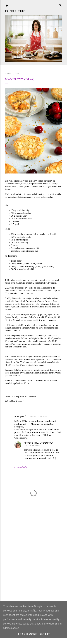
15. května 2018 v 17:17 (35, 445)
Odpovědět (20, 467)
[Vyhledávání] (60, 5)
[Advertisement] (33, 564)
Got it (45, 634)
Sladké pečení (17, 401)
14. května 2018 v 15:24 (37, 416)
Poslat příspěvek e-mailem (24, 397)
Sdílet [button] (7, 397)
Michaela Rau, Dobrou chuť (38, 442)
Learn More (27, 634)
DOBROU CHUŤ (15, 11)
